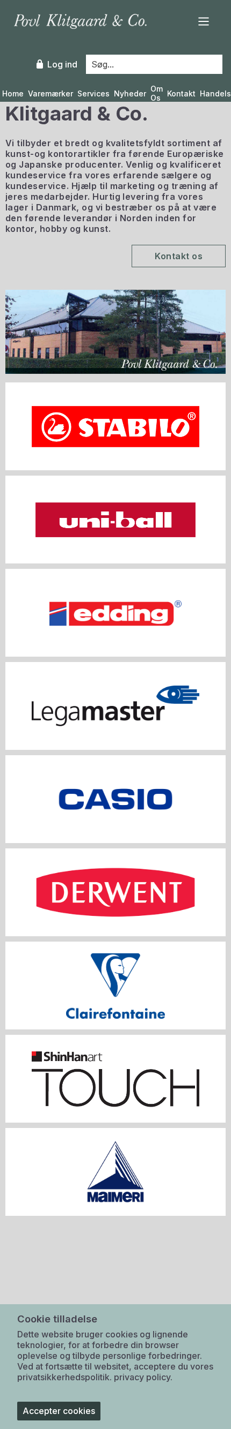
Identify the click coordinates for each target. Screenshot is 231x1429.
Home (13, 93)
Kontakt (181, 93)
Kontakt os (179, 256)
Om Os (156, 93)
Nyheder (130, 93)
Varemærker (50, 93)
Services (93, 93)
